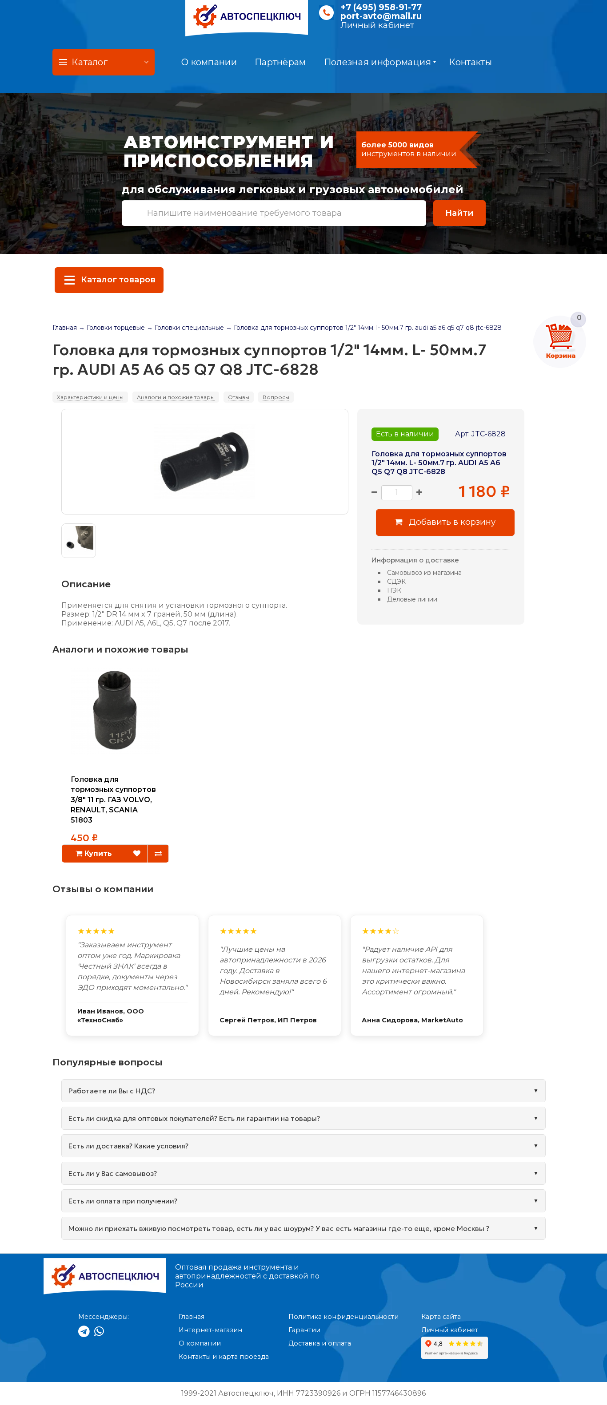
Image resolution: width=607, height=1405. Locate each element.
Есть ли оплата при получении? (122, 1200)
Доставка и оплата (319, 1343)
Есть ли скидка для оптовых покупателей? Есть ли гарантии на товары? (194, 1118)
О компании (209, 62)
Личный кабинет (377, 25)
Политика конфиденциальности (343, 1317)
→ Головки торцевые (112, 328)
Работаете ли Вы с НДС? (111, 1090)
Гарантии (304, 1330)
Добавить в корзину (451, 522)
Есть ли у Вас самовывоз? (112, 1173)
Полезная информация (377, 62)
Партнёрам (280, 62)
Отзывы (238, 397)
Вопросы (276, 397)
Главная (64, 328)
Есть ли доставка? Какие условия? (128, 1145)
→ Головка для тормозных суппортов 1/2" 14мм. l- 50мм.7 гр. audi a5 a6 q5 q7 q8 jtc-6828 (364, 328)
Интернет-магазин (210, 1330)
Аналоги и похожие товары (176, 397)
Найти (459, 213)
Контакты (470, 62)
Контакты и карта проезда (224, 1357)
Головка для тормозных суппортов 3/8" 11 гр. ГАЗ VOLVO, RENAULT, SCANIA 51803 (113, 799)
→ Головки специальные (185, 328)
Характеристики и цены (90, 397)
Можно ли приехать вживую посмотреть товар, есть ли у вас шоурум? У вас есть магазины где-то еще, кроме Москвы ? (278, 1228)
